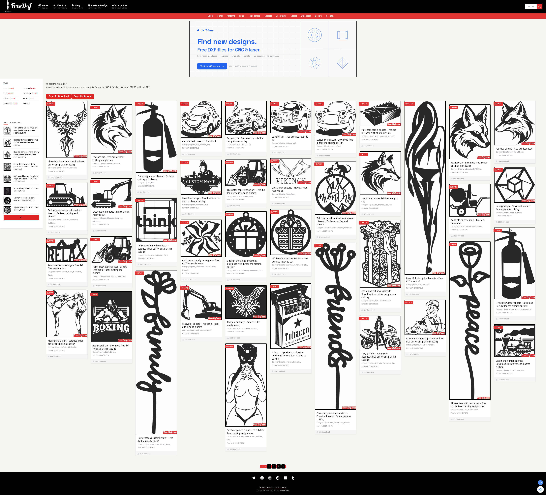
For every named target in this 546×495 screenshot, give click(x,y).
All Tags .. (330, 16)
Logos (94, 294)
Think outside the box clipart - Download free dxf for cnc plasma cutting (154, 248)
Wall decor (306, 16)
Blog (77, 6)
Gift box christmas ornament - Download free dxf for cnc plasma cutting (244, 264)
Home (43, 6)
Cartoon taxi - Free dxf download (199, 141)
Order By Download (58, 96)
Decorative (281, 16)
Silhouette (409, 104)
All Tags (26, 104)
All (21, 217)
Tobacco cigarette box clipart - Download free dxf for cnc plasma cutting (289, 355)
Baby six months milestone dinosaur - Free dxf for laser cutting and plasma (335, 221)
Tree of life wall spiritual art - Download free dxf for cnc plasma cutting (26, 130)
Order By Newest (83, 96)
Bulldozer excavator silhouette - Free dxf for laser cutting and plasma (64, 213)
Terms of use (281, 487)
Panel (220, 16)
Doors (210, 16)
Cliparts (268, 16)
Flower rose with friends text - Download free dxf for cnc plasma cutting (334, 416)
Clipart (293, 16)
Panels (242, 16)
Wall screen (255, 16)
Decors (318, 16)
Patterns (231, 16)
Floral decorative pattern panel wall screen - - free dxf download (26, 166)
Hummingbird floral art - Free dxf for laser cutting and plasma (26, 142)
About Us (60, 6)
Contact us (119, 6)
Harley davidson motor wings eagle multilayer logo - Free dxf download (26, 179)
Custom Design (97, 6)
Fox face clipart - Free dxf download (514, 148)
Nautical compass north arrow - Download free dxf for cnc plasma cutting (26, 154)
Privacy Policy (266, 487)
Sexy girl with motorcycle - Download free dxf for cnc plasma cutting (378, 356)
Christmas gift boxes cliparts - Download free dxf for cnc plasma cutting (378, 294)
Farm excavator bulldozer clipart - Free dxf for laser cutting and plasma (110, 270)
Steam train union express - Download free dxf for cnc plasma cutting (513, 364)
